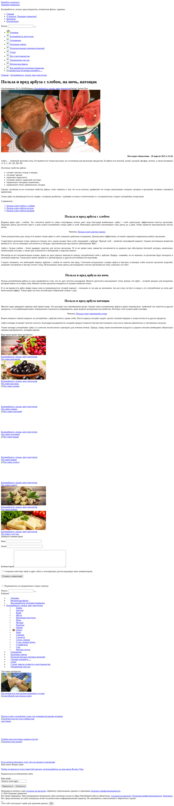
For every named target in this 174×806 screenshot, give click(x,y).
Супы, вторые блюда (25, 642)
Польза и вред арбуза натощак (20, 211)
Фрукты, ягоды (23, 649)
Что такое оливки (9, 409)
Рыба (18, 632)
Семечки (20, 635)
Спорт (13, 662)
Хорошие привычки (10, 5)
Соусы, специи (23, 640)
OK (51, 803)
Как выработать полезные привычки (28, 603)
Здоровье (15, 598)
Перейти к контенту (10, 2)
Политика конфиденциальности (147, 796)
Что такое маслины (10, 383)
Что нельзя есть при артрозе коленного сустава (23, 693)
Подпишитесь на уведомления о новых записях (26, 586)
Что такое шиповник (10, 359)
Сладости (20, 637)
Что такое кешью (9, 460)
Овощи (19, 627)
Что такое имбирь (9, 509)
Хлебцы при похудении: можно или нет (19, 739)
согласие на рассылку (36, 791)
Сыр (18, 647)
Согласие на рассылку (121, 796)
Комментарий (7, 566)
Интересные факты (19, 600)
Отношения (16, 652)
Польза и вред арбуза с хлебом (21, 206)
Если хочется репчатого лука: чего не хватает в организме (28, 762)
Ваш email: (6, 778)
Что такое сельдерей (10, 434)
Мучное (19, 622)
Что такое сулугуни (10, 534)
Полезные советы (19, 654)
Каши (18, 613)
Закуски (20, 610)
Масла (19, 615)
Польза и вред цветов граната (91, 232)
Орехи (19, 630)
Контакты (167, 796)
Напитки (20, 625)
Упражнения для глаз (20, 667)
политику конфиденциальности (105, 791)
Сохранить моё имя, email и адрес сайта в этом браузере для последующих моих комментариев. (48, 571)
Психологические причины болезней (28, 657)
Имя (3, 541)
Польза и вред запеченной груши (91, 313)
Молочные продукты (26, 618)
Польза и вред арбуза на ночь (20, 208)
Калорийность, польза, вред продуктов (52, 88)
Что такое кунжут (9, 485)
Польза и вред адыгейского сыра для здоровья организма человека (32, 716)
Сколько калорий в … (21, 659)
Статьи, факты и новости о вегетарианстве (30, 664)
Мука (18, 620)
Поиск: (4, 26)
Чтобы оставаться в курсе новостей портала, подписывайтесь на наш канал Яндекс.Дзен (42, 769)
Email (3, 546)
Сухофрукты (22, 644)
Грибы (19, 608)
